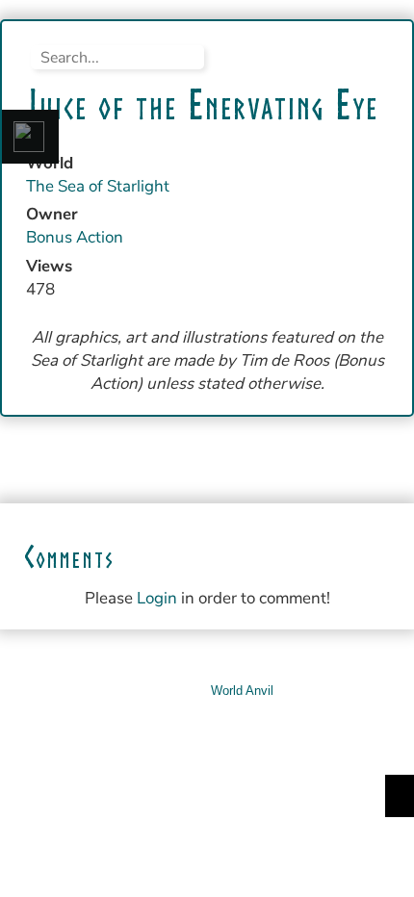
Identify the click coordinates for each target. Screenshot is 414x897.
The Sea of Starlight (97, 186)
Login (157, 598)
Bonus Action (74, 237)
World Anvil (242, 690)
